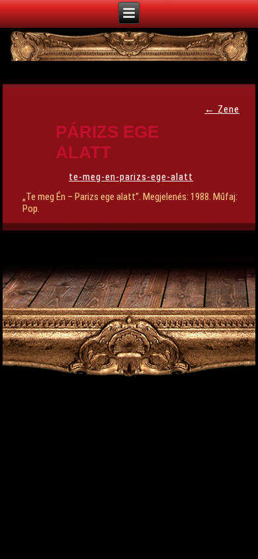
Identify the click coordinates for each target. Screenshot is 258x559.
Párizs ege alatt (107, 142)
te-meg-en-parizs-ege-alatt (131, 177)
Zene (221, 109)
